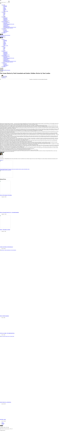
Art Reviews (5, 54)
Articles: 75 (1, 160)
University (3, 62)
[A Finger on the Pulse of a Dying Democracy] (5, 245)
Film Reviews (5, 52)
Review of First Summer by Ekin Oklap (6, 195)
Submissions (5, 40)
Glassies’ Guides (5, 45)
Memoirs (4, 43)
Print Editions (3, 66)
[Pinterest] (2, 152)
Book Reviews (5, 51)
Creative (3, 46)
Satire (4, 44)
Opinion (4, 42)
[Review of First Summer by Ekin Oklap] (5, 193)
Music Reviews (5, 53)
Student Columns (4, 55)
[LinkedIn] (3, 152)
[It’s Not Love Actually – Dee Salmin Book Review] (5, 331)
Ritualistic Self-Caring (6, 60)
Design (4, 50)
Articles (3, 39)
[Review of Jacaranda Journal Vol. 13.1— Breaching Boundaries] (5, 210)
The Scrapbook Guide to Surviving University (9, 61)
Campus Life (5, 65)
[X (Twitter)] (1, 152)
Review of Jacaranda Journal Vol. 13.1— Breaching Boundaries (9, 212)
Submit (3, 424)
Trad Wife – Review (3, 419)
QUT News (5, 64)
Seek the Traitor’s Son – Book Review (5, 402)
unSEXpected (5, 57)
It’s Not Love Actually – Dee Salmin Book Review (7, 333)
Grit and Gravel (5, 59)
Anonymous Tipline (2, 36)
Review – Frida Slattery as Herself (5, 229)
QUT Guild (5, 63)
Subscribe (3, 423)
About (2, 422)
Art (3, 49)
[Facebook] (0, 152)
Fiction (4, 47)
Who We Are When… (6, 58)
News (4, 41)
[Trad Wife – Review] (5, 417)
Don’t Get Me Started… (6, 56)
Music (4, 48)
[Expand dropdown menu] (4, 39)
